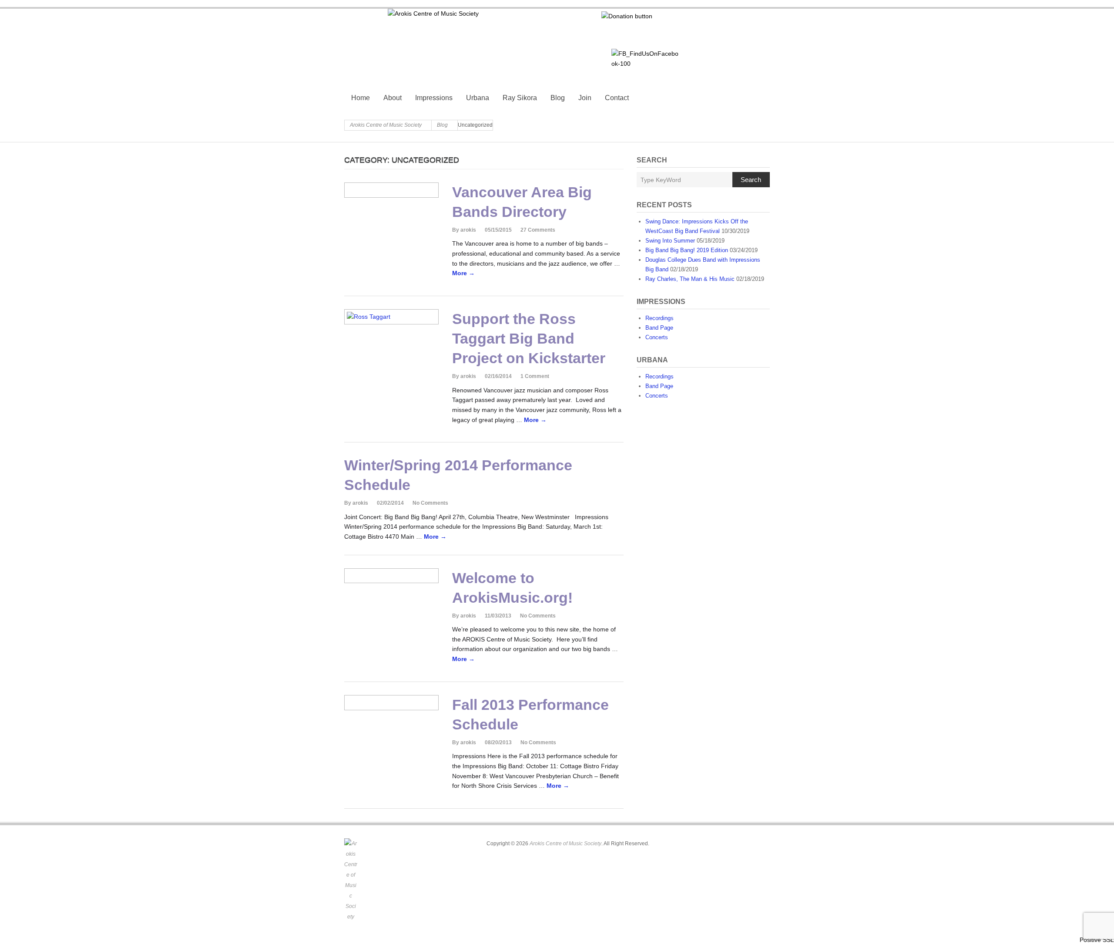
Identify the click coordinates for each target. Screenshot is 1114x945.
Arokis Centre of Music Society (386, 125)
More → (463, 273)
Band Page (659, 327)
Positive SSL (1097, 939)
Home (360, 97)
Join (584, 97)
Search (751, 179)
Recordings (659, 318)
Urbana (477, 97)
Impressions (434, 97)
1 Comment (534, 376)
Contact (617, 97)
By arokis (464, 230)
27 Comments (537, 230)
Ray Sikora (520, 97)
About (392, 97)
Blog (557, 97)
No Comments (430, 503)
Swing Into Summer (670, 240)
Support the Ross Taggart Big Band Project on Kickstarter (528, 338)
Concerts (656, 337)
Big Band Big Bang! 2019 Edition (686, 250)
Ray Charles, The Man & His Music (690, 279)
